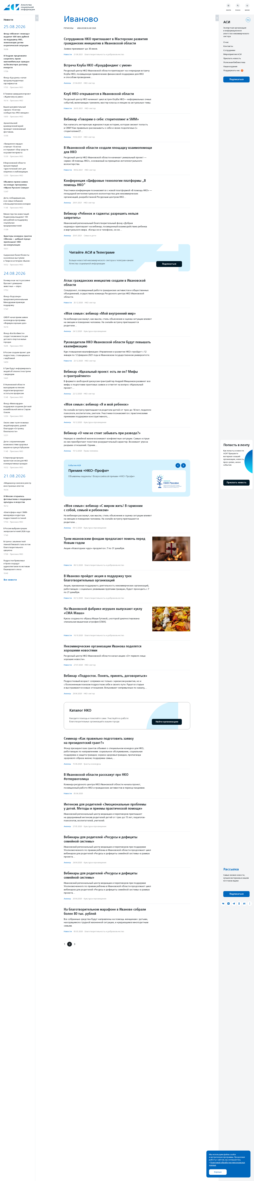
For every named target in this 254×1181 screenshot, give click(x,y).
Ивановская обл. (86, 28)
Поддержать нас (231, 70)
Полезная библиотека (234, 62)
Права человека (91, 451)
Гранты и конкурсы (92, 764)
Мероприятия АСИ (232, 54)
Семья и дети (90, 235)
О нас (226, 42)
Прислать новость (232, 58)
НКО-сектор (89, 83)
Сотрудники (229, 50)
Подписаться (169, 264)
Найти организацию (167, 721)
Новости (68, 54)
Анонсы (67, 83)
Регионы (68, 28)
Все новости (10, 579)
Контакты (228, 46)
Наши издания (230, 66)
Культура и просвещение (95, 331)
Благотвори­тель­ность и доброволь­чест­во (104, 54)
